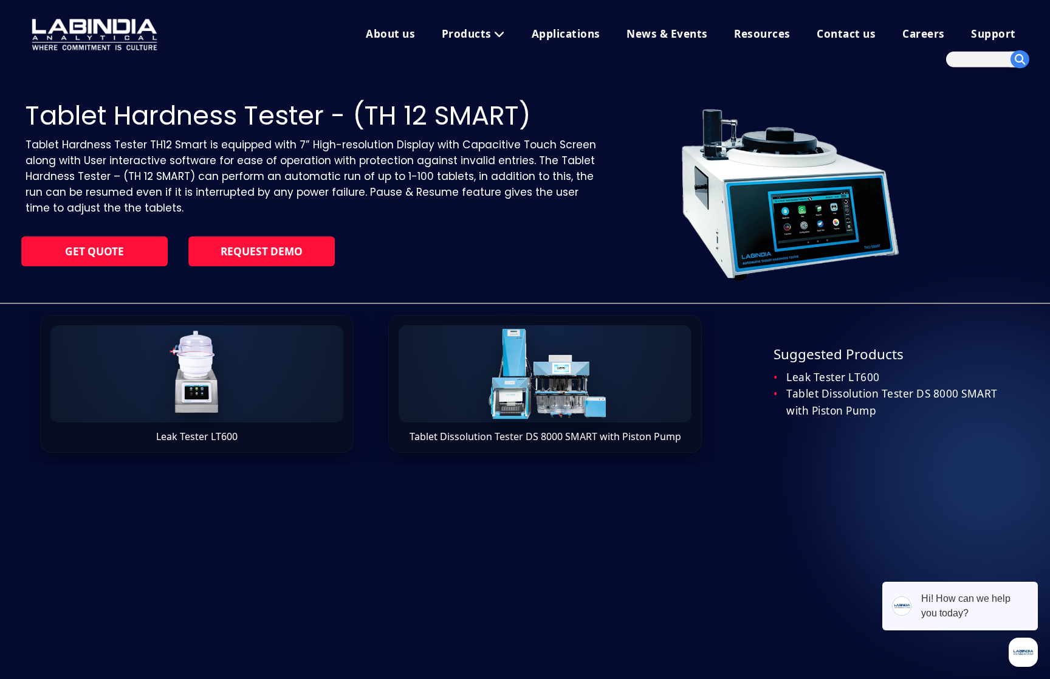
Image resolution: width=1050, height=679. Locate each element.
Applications (566, 34)
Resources (762, 34)
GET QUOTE (94, 251)
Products (468, 34)
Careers (923, 34)
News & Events (667, 34)
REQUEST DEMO (262, 251)
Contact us (846, 34)
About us (390, 34)
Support (993, 34)
